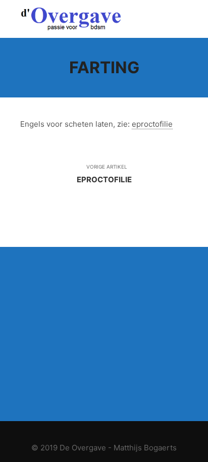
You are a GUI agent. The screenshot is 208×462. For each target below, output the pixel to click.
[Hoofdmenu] (179, 19)
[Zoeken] (160, 19)
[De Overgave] (70, 19)
